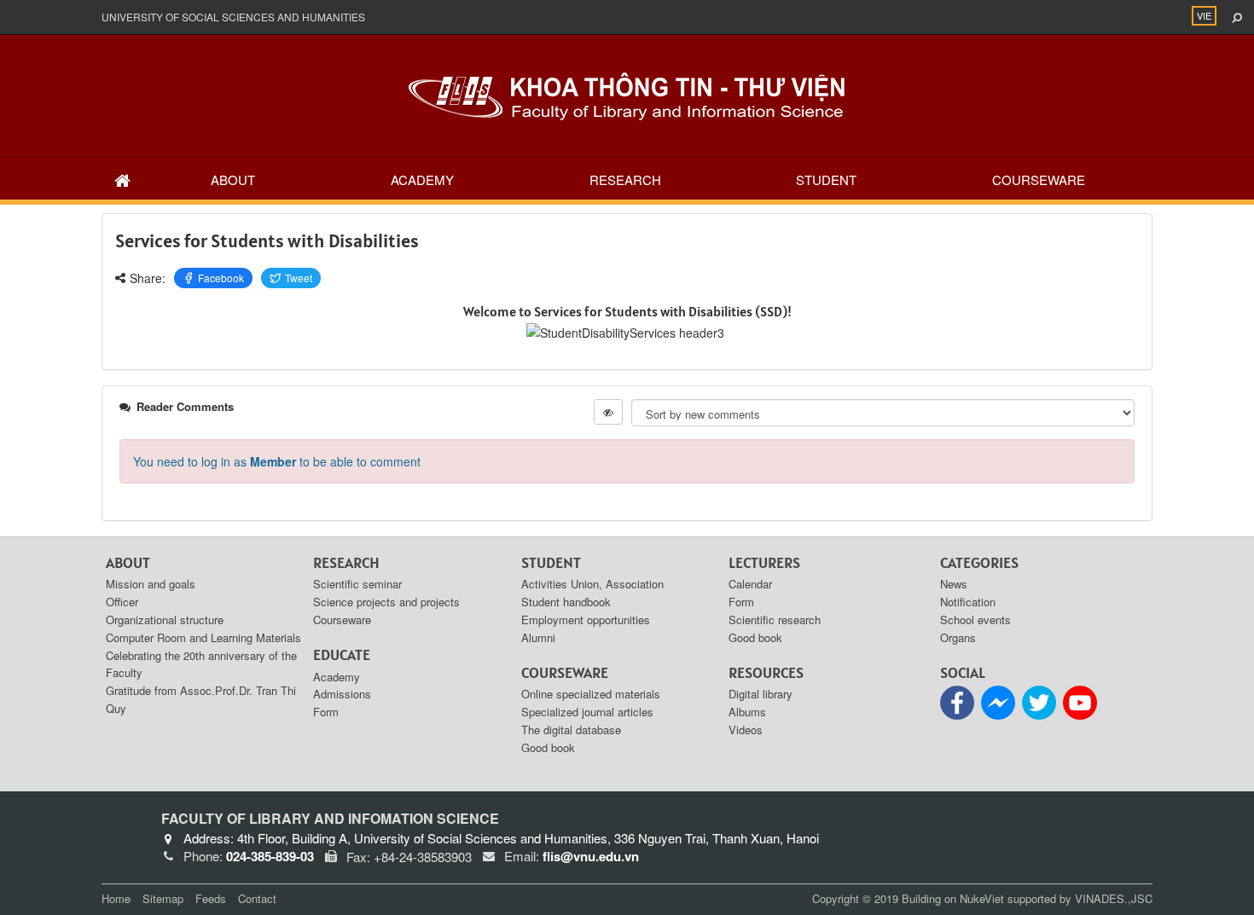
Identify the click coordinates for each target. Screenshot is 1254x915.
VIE (1204, 15)
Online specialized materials (590, 694)
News (953, 584)
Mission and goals (150, 584)
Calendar (750, 584)
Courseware (1038, 179)
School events (975, 619)
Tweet (298, 277)
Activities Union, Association (592, 584)
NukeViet (982, 898)
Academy (422, 179)
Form (326, 712)
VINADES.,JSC (1113, 898)
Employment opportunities (585, 619)
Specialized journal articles (587, 712)
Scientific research (775, 619)
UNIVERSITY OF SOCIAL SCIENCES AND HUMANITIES (233, 16)
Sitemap (162, 898)
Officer (122, 602)
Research (625, 179)
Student (826, 179)
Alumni (538, 637)
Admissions (342, 694)
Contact (257, 898)
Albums (747, 712)
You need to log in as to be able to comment (277, 461)
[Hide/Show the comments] (608, 412)
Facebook (221, 277)
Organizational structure (165, 619)
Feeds (210, 898)
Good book (548, 747)
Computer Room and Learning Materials (203, 637)
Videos (746, 729)
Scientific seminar (357, 584)
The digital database (571, 729)
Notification (968, 602)
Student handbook (566, 602)
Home (116, 898)
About (233, 179)
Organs (958, 637)
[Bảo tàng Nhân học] (627, 94)
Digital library (760, 694)
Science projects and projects (386, 602)
